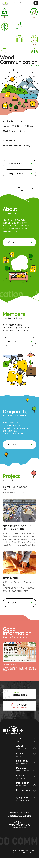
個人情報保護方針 (24, 850)
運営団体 (34, 850)
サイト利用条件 (12, 850)
